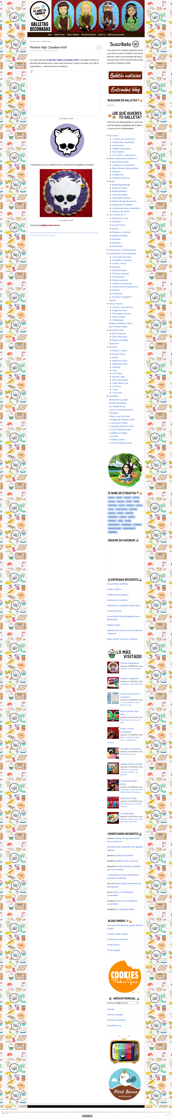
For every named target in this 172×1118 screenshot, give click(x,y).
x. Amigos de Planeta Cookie (122, 419)
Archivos (111, 1003)
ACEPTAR (87, 1116)
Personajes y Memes (121, 313)
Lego (114, 370)
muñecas (52, 235)
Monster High (65, 233)
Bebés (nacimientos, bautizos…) (123, 158)
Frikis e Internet (116, 303)
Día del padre (118, 276)
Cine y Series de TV (117, 214)
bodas (128, 520)
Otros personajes (120, 380)
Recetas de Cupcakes (118, 399)
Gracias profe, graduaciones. (125, 286)
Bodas (112, 181)
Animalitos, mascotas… (122, 260)
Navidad (139, 505)
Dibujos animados (120, 340)
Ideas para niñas (46, 233)
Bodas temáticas (119, 191)
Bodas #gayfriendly (121, 184)
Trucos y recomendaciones (121, 409)
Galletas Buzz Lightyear (118, 594)
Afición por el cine (120, 218)
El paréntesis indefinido (117, 584)
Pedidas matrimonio (121, 148)
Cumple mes (118, 174)
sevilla (111, 509)
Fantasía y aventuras (121, 232)
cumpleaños (127, 524)
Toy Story (116, 386)
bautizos (136, 497)
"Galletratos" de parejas (129, 769)
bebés (136, 501)
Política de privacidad (115, 35)
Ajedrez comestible (124, 855)
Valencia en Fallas (128, 798)
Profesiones (117, 293)
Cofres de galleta (120, 194)
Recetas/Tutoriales (88, 35)
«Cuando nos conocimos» (123, 139)
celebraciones (114, 524)
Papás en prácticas (121, 178)
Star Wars (120, 501)
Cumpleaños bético (126, 909)
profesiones (113, 516)
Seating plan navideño (117, 600)
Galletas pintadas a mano (120, 323)
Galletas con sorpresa (122, 283)
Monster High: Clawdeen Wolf (48, 48)
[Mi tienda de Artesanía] (125, 1101)
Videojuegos (117, 320)
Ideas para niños (119, 364)
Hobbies (115, 290)
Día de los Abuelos (120, 273)
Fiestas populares (120, 280)
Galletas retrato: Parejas (131, 764)
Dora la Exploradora (129, 663)
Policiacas (116, 242)
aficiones (111, 513)
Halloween (114, 343)
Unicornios (117, 392)
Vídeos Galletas (73, 35)
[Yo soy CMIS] (125, 993)
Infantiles (56, 233)
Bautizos (116, 171)
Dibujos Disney (118, 354)
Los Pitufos (117, 373)
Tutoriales (113, 413)
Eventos (112, 300)
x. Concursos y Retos (118, 423)
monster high (43, 235)
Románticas (117, 246)
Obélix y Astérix (114, 589)
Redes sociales (118, 317)
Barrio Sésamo (119, 333)
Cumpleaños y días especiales (122, 253)
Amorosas (113, 135)
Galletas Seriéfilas (120, 235)
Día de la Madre (119, 270)
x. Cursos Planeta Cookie (120, 429)
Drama (115, 228)
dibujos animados (122, 509)
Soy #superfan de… (117, 406)
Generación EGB (116, 330)
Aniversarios (118, 145)
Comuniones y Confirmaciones (122, 250)
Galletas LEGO (113, 625)
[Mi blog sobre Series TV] (125, 1064)
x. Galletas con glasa (118, 433)
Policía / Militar (125, 792)
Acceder (111, 1009)
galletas (94, 233)
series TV (130, 505)
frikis (120, 520)
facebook (129, 513)
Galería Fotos (59, 35)
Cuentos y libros (119, 263)
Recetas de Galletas (118, 403)
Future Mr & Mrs (114, 611)
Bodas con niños (119, 188)
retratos (120, 513)
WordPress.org (114, 1025)
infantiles (34, 235)
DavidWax (112, 847)
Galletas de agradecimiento (124, 201)
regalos (111, 497)
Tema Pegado (113, 950)
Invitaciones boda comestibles (126, 208)
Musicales (116, 239)
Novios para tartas (121, 211)
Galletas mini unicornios (127, 861)
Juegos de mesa (119, 310)
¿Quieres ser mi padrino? (123, 165)
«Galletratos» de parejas (123, 142)
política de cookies (146, 1112)
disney (129, 501)
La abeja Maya (127, 813)
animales (111, 501)
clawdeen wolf (85, 233)
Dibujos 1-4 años (119, 350)
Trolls (114, 389)
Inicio (50, 35)
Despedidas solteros (121, 198)
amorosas (133, 509)
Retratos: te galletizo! (121, 297)
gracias (119, 497)
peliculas (112, 520)
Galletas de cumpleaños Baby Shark (123, 605)
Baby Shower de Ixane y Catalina (122, 639)
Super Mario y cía (120, 383)
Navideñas (113, 396)
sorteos (131, 517)
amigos (123, 516)
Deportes (116, 267)
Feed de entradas (115, 1014)
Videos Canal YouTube (119, 416)
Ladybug (116, 367)
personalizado (129, 528)
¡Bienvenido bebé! (120, 162)
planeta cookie (114, 528)
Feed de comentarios (116, 1020)
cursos (122, 505)
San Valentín (118, 152)
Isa (57, 50)
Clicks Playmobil (119, 336)
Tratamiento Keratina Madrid (120, 875)
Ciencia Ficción (118, 225)
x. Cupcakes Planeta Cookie (121, 426)
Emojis (115, 357)
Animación (116, 221)
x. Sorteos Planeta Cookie (120, 443)
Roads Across (113, 944)
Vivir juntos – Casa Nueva (123, 155)
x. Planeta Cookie (116, 439)
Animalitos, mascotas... (128, 754)
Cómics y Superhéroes (122, 307)
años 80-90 (112, 505)
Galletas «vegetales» (129, 678)
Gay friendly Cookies (118, 326)
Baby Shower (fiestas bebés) (125, 168)
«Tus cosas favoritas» (122, 257)
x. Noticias (113, 436)
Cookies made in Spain (117, 934)
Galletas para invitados (122, 204)
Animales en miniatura (130, 748)
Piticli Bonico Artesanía (117, 939)
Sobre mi (101, 35)
